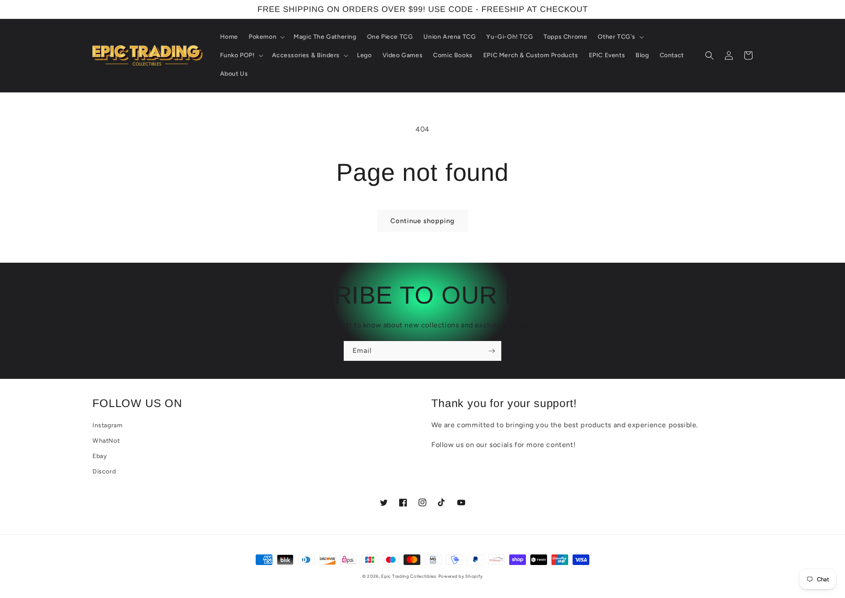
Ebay (99, 456)
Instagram (107, 425)
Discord (104, 471)
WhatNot (106, 440)
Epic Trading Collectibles (409, 576)
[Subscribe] (491, 351)
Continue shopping (422, 221)
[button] (265, 37)
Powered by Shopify (460, 576)
